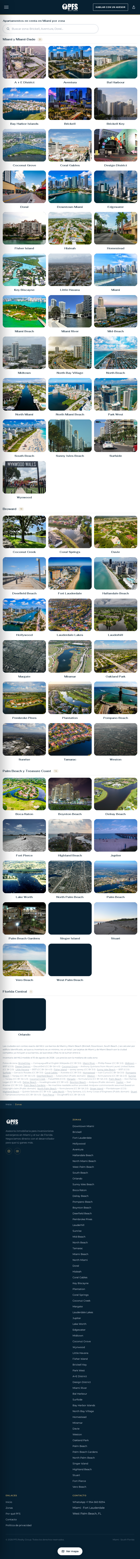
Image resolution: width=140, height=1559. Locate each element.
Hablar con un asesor (110, 7)
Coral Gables (51, 1072)
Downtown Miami (83, 1126)
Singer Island (96, 1088)
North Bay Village (83, 1411)
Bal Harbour (80, 1393)
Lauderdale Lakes (83, 1312)
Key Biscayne (80, 1283)
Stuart (134, 1091)
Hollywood (79, 1143)
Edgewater (79, 1329)
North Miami (80, 1260)
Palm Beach (115, 1079)
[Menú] (6, 7)
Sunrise (132, 1076)
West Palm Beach (83, 1166)
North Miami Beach (84, 1161)
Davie (76, 1428)
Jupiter (119, 1082)
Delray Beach (29, 1082)
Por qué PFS (13, 1513)
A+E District (80, 1376)
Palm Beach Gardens (34, 1085)
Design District (22, 1066)
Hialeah (77, 1271)
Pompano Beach (83, 1201)
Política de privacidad (18, 1525)
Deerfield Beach (45, 1076)
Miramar (78, 1422)
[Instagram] (9, 1151)
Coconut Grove (70, 1066)
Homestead (89, 1072)
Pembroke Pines (82, 1219)
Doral (76, 1265)
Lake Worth (58, 1091)
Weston (91, 1076)
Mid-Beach (79, 1236)
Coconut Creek (37, 1079)
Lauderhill (78, 1225)
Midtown (129, 1063)
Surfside (7, 1072)
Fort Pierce (48, 1095)
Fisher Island (60, 1069)
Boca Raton (80, 1190)
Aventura (78, 1149)
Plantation (79, 1289)
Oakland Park (81, 1440)
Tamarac (78, 1248)
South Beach (80, 1172)
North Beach (80, 1242)
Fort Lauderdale (82, 1137)
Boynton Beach (78, 1082)
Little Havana (22, 1069)
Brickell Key (24, 1063)
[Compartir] (133, 7)
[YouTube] (17, 1151)
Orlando (77, 1178)
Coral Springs (81, 1294)
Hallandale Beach (83, 1155)
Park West (79, 1370)
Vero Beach (79, 1486)
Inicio (9, 1104)
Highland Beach (11, 1091)
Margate (71, 1079)
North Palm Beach (47, 1088)
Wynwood (79, 1347)
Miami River (89, 1063)
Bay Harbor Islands (84, 1405)
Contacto (11, 1519)
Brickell (77, 1132)
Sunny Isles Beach (106, 1069)
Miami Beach (80, 1254)
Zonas (9, 1507)
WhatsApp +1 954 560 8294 (89, 1502)
